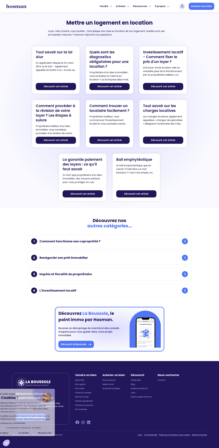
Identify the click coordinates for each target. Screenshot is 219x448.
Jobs (133, 392)
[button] (6, 443)
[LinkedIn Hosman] (88, 422)
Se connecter (81, 409)
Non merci (13, 432)
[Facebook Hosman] (77, 422)
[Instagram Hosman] (83, 422)
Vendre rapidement (84, 401)
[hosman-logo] (16, 6)
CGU (140, 435)
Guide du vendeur (83, 392)
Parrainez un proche (84, 405)
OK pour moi (55, 432)
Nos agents (80, 384)
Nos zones (79, 388)
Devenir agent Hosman (141, 397)
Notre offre (79, 380)
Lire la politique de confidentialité (21, 423)
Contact (161, 380)
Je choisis (34, 432)
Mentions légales (199, 435)
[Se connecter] (182, 6)
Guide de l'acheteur (111, 388)
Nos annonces (109, 380)
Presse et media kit (139, 388)
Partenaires (136, 380)
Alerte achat (108, 384)
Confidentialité (150, 435)
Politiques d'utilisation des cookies (174, 435)
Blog (133, 384)
